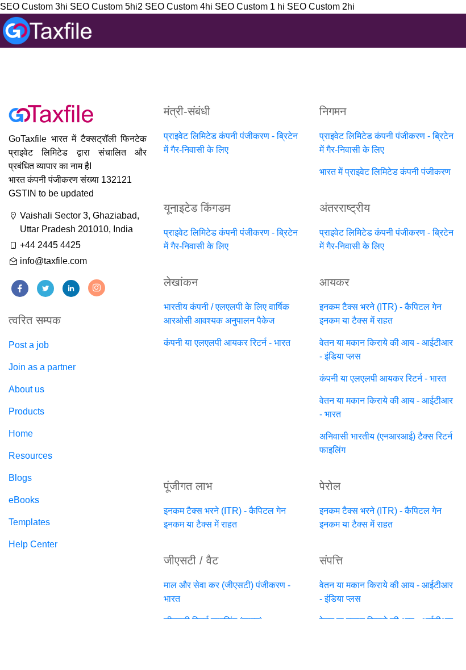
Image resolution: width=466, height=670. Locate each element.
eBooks (24, 500)
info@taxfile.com (53, 261)
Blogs (20, 478)
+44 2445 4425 (50, 245)
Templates (29, 522)
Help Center (33, 544)
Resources (30, 455)
